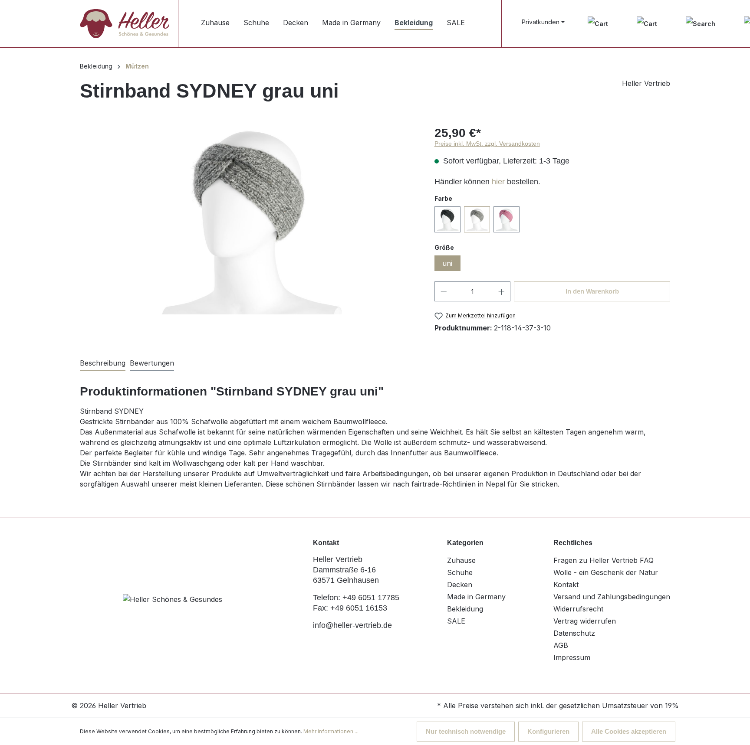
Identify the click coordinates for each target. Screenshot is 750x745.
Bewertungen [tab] (152, 363)
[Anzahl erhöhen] (502, 291)
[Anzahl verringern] (443, 291)
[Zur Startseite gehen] (124, 23)
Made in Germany (476, 596)
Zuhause (461, 560)
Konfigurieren (548, 731)
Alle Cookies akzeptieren (628, 731)
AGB (560, 645)
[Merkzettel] (598, 24)
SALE (456, 621)
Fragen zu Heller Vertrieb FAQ (603, 560)
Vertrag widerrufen (584, 621)
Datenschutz (574, 633)
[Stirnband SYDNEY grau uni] (248, 221)
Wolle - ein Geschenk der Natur (605, 572)
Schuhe (460, 572)
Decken (459, 584)
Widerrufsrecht (578, 608)
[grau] (477, 219)
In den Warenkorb (592, 291)
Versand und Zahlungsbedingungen (611, 596)
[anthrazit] (447, 219)
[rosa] (506, 219)
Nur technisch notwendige (466, 731)
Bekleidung (465, 608)
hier (498, 181)
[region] (248, 221)
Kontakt (566, 584)
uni (447, 263)
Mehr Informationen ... (331, 731)
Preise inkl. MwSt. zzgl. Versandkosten (487, 143)
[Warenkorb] (647, 24)
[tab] (102, 363)
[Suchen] (700, 24)
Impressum (571, 657)
